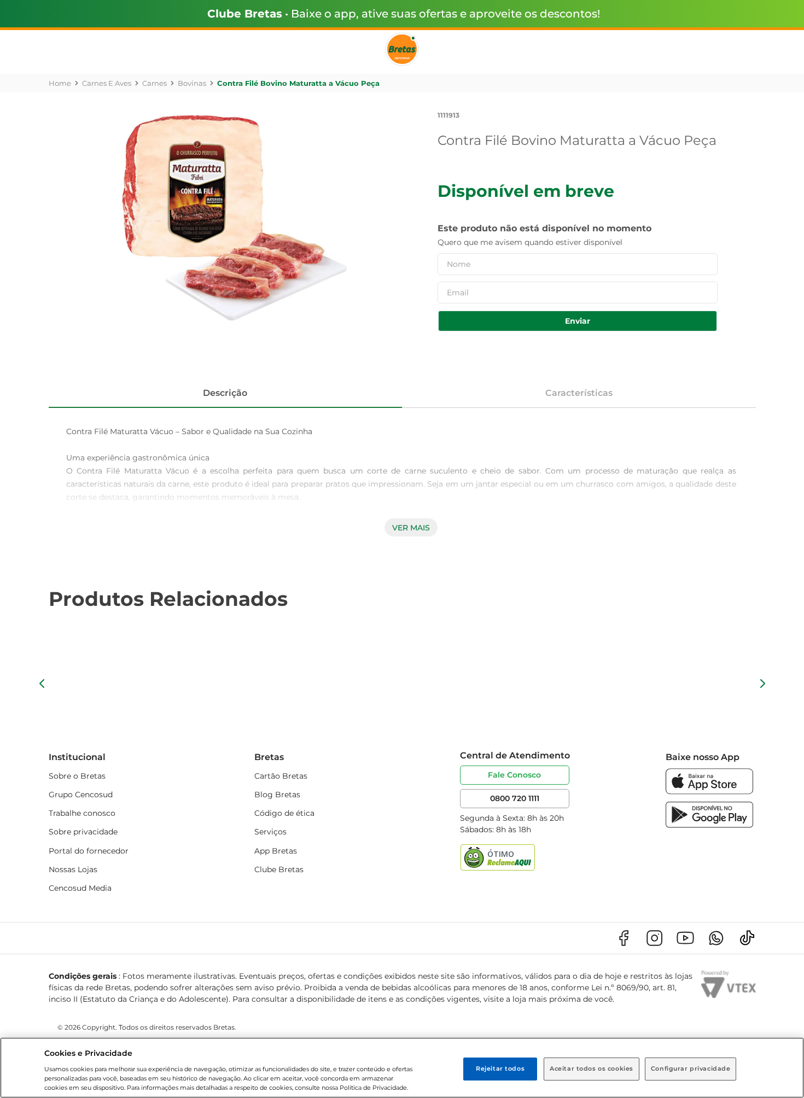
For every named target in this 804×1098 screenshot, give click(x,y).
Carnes (154, 83)
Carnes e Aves (106, 83)
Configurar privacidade (691, 1068)
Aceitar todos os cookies (591, 1068)
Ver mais (411, 528)
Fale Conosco (514, 775)
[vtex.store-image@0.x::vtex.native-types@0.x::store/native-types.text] (623, 938)
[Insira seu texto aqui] (709, 791)
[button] (42, 683)
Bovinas (192, 83)
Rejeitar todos (500, 1068)
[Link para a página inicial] (60, 83)
